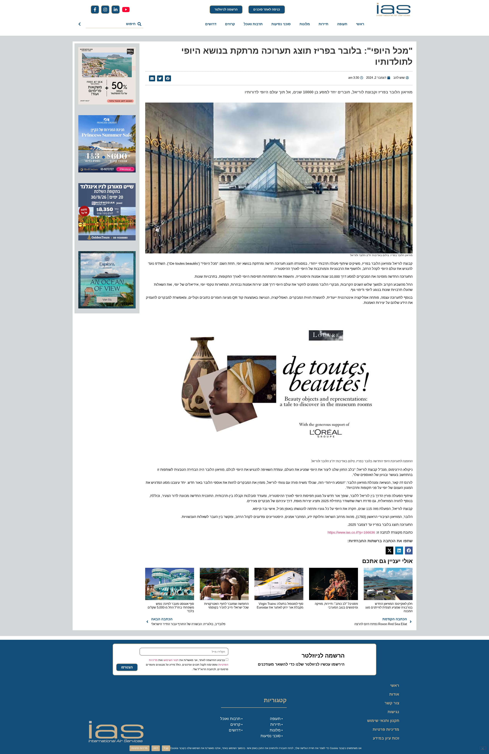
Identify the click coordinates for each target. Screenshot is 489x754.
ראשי (360, 24)
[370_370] (107, 171)
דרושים (210, 24)
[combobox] (114, 24)
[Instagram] (105, 9)
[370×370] (107, 239)
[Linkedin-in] (115, 9)
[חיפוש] (80, 24)
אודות (394, 694)
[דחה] (483, 748)
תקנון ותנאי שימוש (383, 720)
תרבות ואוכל (253, 24)
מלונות (305, 24)
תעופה (342, 24)
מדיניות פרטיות (386, 729)
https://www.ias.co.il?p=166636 (351, 532)
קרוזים (230, 24)
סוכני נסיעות (281, 24)
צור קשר (392, 703)
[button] (168, 78)
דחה (155, 748)
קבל (166, 748)
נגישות (393, 712)
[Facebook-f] (95, 9)
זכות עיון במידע (386, 738)
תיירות (323, 24)
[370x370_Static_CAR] (107, 307)
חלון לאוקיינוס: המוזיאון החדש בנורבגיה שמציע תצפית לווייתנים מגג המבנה (389, 607)
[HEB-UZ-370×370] (107, 103)
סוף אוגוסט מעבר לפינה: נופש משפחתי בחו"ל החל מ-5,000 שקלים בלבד (171, 607)
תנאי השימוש (171, 660)
